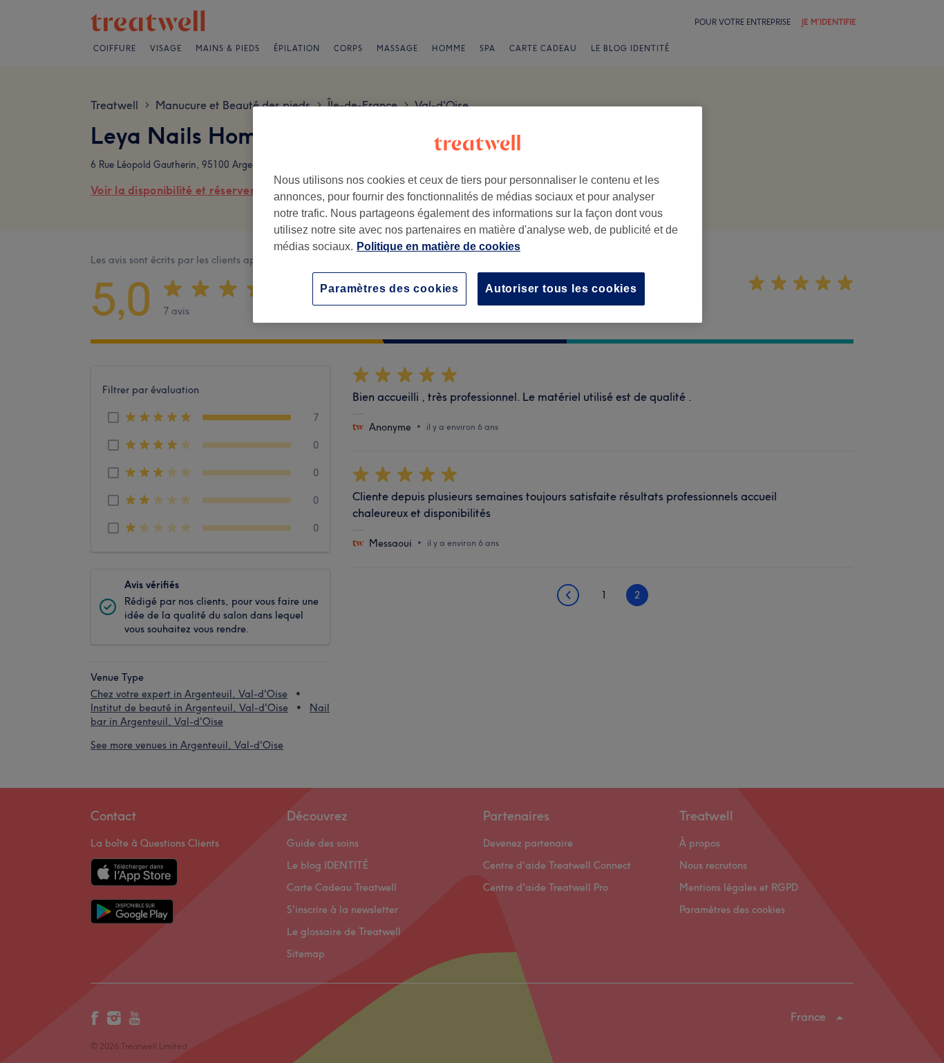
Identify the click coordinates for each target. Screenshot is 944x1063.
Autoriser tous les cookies (561, 288)
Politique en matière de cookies (438, 246)
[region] (477, 214)
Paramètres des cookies (389, 288)
